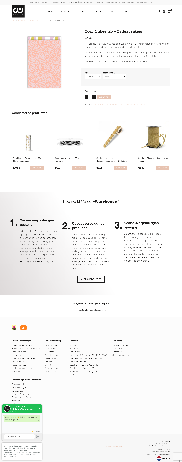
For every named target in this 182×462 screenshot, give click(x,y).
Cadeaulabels (51, 348)
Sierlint (48, 365)
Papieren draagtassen (22, 368)
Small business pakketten (23, 358)
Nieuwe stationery (120, 345)
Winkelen (104, 97)
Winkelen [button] (79, 168)
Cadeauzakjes (23, 20)
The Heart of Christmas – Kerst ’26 (86, 358)
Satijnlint (48, 362)
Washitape (49, 352)
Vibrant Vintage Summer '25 (135, 104)
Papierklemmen (52, 355)
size (86, 73)
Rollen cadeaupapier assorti (25, 345)
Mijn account (117, 447)
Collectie (97, 11)
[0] (169, 12)
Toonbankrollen (19, 352)
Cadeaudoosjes (19, 362)
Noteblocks (117, 348)
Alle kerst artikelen (78, 362)
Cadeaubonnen (52, 368)
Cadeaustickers (52, 345)
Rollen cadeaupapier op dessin (26, 348)
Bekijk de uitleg (93, 279)
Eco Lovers (75, 352)
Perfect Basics (76, 348)
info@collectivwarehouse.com (92, 310)
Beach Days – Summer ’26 (82, 368)
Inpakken (65, 11)
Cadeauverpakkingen (21, 341)
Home (14, 20)
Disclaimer (107, 447)
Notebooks (117, 352)
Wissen (106, 80)
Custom (112, 11)
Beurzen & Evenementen (23, 394)
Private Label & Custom (22, 397)
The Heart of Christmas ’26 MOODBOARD (89, 355)
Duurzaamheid (18, 384)
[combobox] (168, 458)
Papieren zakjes (34, 20)
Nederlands (167, 458)
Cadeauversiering (53, 341)
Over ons (128, 11)
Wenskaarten (50, 371)
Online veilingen (19, 387)
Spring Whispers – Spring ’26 (83, 371)
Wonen (81, 11)
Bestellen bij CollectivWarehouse (26, 380)
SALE (72, 375)
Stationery (117, 341)
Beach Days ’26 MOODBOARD (84, 365)
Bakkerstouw (50, 358)
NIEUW (50, 11)
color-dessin (109, 73)
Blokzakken (17, 371)
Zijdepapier (17, 355)
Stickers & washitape (122, 355)
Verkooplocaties (19, 391)
